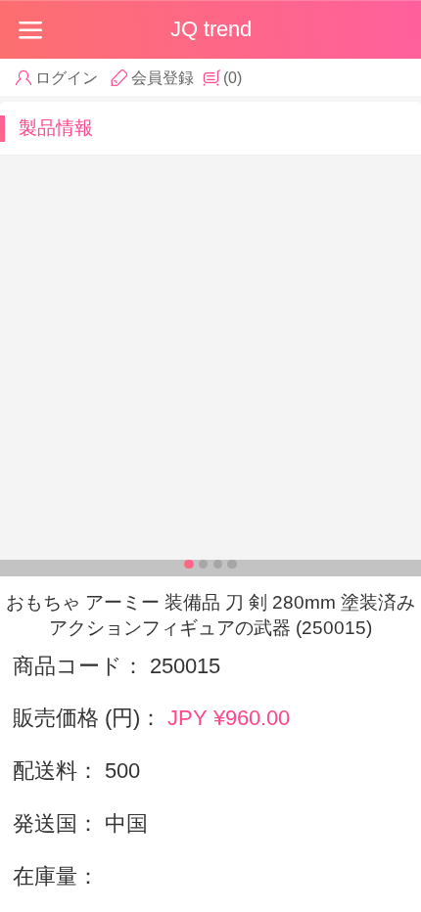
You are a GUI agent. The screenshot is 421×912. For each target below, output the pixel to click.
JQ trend (211, 29)
